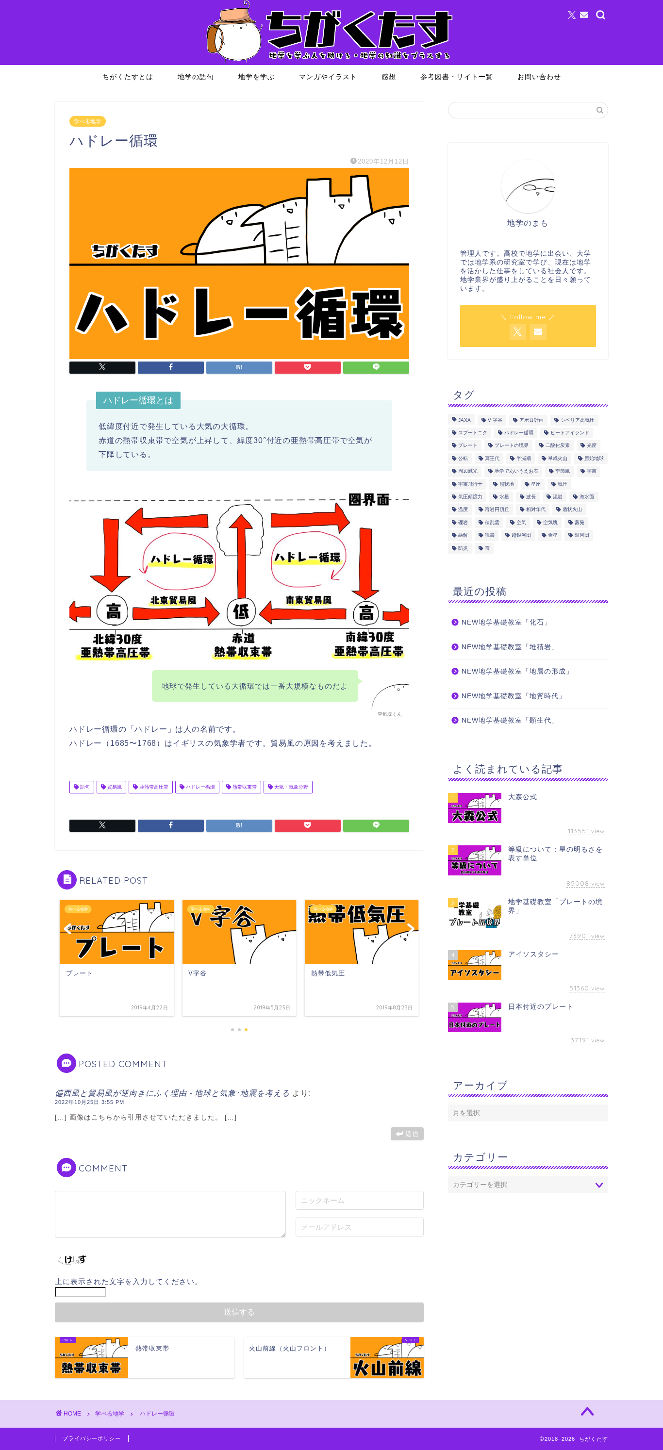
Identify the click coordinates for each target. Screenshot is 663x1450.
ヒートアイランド (569, 432)
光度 (592, 445)
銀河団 (582, 535)
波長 (531, 496)
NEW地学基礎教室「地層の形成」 (517, 671)
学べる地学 (87, 121)
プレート (468, 445)
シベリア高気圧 (578, 420)
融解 (463, 535)
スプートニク (472, 432)
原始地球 (594, 458)
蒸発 (579, 522)
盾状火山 (572, 509)
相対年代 (536, 509)
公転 (463, 458)
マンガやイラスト (328, 76)
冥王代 (492, 458)
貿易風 (114, 787)
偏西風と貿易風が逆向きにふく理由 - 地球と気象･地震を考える (172, 1093)
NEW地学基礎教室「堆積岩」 (510, 647)
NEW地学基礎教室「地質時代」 (514, 696)
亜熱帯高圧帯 (153, 787)
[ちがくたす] (331, 63)
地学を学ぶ (256, 76)
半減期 (523, 458)
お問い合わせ (539, 76)
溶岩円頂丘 (497, 509)
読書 (490, 535)
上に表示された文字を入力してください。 (128, 1281)
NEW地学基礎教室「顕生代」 (510, 720)
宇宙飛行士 (470, 484)
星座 (536, 484)
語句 (84, 787)
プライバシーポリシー (92, 1438)
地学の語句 (196, 76)
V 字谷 (495, 420)
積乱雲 (492, 522)
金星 (553, 535)
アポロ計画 (531, 420)
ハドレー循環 (199, 787)
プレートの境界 (512, 445)
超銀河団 (521, 535)
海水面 (587, 496)
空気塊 (550, 522)
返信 (412, 1133)
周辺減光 (468, 471)
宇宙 (592, 471)
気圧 (562, 484)
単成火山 (557, 458)
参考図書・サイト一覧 (456, 76)
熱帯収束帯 (244, 787)
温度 (463, 509)
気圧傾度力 (470, 496)
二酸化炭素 (558, 445)
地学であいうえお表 (516, 471)
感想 (388, 76)
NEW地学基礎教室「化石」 (506, 622)
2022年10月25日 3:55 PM (89, 1102)
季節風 (562, 471)
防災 (463, 548)
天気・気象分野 (290, 787)
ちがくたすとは (127, 76)
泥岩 (558, 496)
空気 (521, 522)
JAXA (464, 420)
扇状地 (506, 484)
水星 (504, 496)
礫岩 (463, 522)
